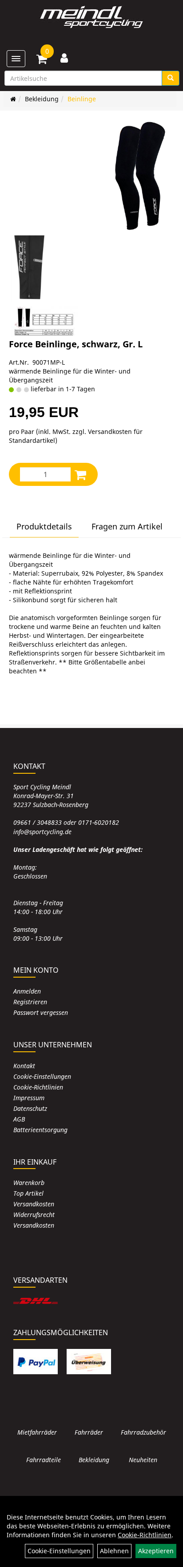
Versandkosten (33, 1204)
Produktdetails (44, 526)
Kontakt (24, 1066)
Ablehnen (114, 1551)
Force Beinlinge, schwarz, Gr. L (76, 344)
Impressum (28, 1098)
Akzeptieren (156, 1551)
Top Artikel (28, 1193)
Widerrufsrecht (34, 1214)
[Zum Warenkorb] (41, 60)
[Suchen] (170, 78)
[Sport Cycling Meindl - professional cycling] (91, 17)
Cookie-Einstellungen (42, 1076)
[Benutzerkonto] (64, 58)
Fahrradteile (43, 1460)
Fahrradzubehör (143, 1432)
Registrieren (30, 1002)
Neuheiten (143, 1460)
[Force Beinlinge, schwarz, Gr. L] (140, 175)
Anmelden (27, 991)
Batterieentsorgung (40, 1130)
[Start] (13, 99)
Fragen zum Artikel (127, 526)
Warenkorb (28, 1182)
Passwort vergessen (40, 1012)
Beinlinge (82, 99)
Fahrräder (89, 1432)
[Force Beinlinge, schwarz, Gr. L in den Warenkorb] (80, 474)
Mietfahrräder (37, 1432)
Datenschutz (30, 1108)
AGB (19, 1119)
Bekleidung (42, 99)
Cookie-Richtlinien (38, 1087)
